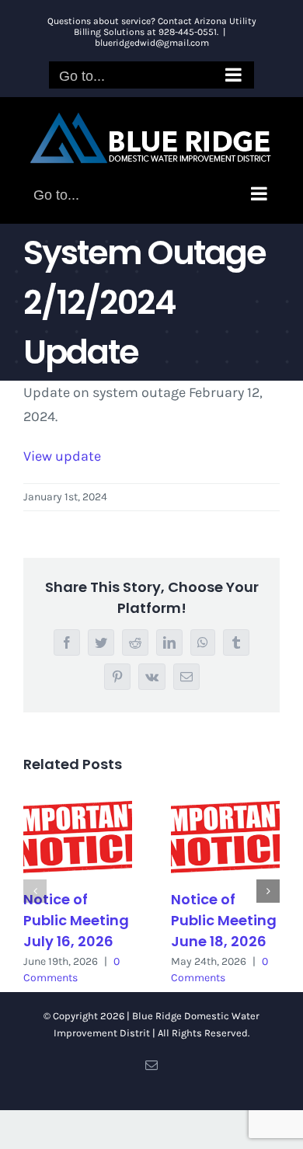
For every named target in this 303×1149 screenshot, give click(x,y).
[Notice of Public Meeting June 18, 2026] (225, 837)
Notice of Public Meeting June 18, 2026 (224, 920)
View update (62, 456)
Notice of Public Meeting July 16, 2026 (76, 920)
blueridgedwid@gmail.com (152, 42)
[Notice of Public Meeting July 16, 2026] (77, 837)
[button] (35, 891)
